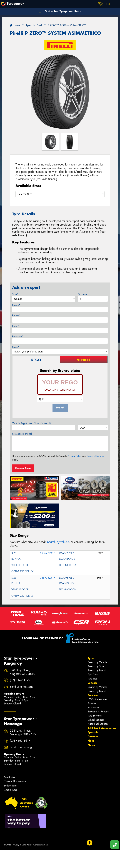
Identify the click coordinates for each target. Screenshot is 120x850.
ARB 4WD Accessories (102, 728)
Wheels (92, 683)
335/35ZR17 (47, 577)
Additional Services (98, 723)
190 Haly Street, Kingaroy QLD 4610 (22, 672)
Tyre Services (95, 715)
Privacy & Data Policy (22, 844)
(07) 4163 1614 (20, 741)
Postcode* (17, 336)
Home (16, 25)
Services (93, 695)
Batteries (92, 703)
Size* (15, 294)
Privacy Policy (75, 456)
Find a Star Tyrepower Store (62, 11)
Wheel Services (96, 719)
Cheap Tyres (10, 789)
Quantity (82, 294)
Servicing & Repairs (98, 711)
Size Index (9, 777)
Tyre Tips (92, 678)
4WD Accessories (97, 699)
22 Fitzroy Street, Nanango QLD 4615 (23, 732)
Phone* (16, 315)
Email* (16, 326)
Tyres (91, 658)
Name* (16, 305)
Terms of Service (95, 456)
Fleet (91, 740)
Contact (93, 736)
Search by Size (96, 666)
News (91, 745)
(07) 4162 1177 (20, 680)
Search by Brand (96, 670)
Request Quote (23, 468)
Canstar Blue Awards (15, 781)
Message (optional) (22, 433)
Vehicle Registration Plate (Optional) (31, 423)
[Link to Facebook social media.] (89, 843)
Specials (93, 732)
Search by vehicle (58, 542)
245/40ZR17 (47, 553)
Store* (15, 347)
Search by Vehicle (97, 662)
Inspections (93, 707)
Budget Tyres (10, 785)
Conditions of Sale (41, 844)
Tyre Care (93, 674)
